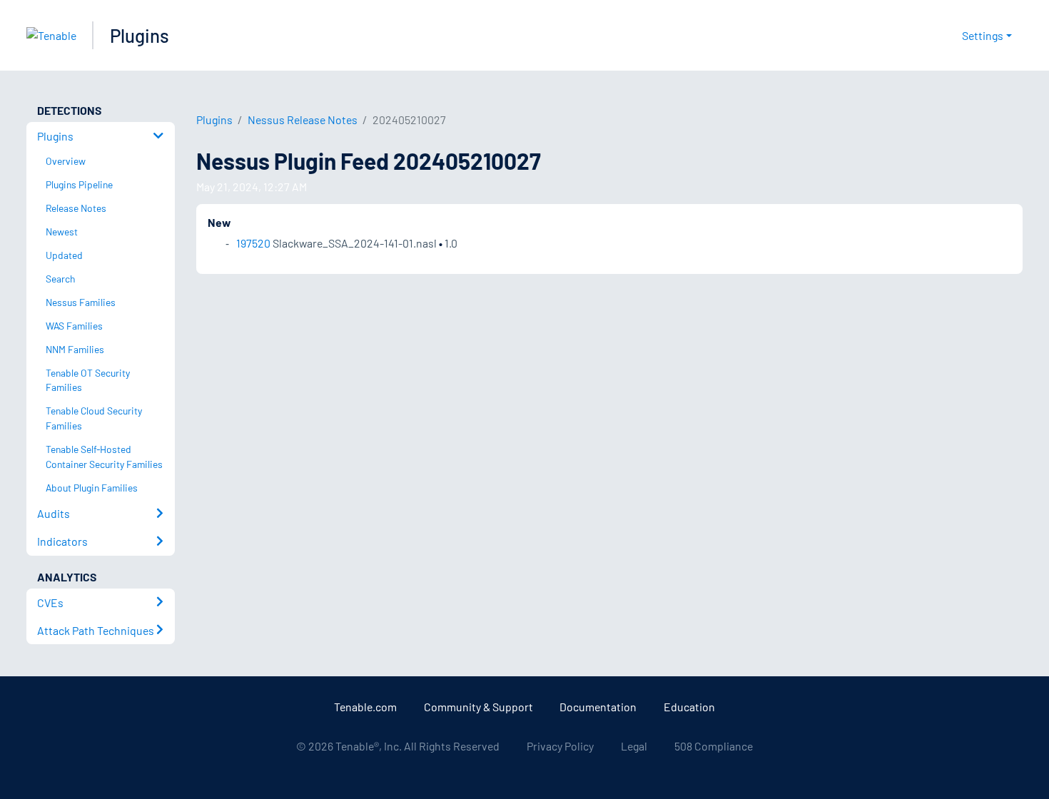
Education (689, 706)
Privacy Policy (560, 746)
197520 (253, 243)
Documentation (598, 706)
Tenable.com (365, 706)
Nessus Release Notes (303, 119)
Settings (982, 35)
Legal (634, 746)
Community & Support (478, 706)
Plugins (139, 35)
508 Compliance (713, 746)
